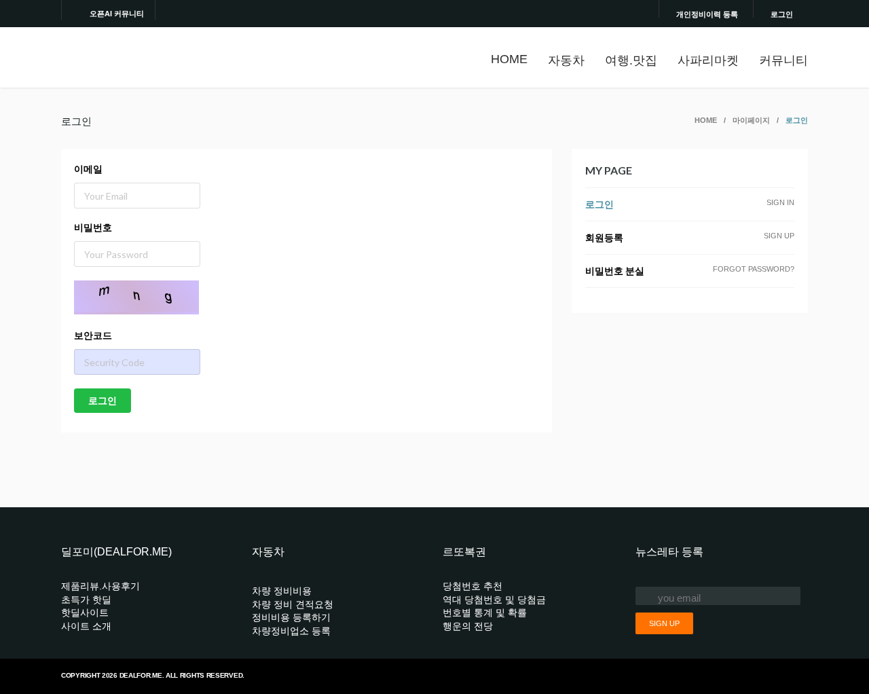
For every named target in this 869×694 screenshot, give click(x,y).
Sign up (664, 623)
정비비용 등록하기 (291, 617)
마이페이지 (751, 120)
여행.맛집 (631, 60)
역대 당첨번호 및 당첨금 (494, 599)
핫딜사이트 (85, 612)
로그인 (782, 14)
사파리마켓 (708, 60)
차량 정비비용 (282, 590)
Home (706, 120)
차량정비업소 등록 (291, 630)
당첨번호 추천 (472, 586)
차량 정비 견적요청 (292, 604)
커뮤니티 (783, 60)
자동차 (566, 60)
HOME (509, 59)
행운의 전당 (468, 626)
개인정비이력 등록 (707, 14)
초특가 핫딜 (86, 599)
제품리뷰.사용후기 (100, 586)
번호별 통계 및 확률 (485, 612)
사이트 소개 (86, 626)
